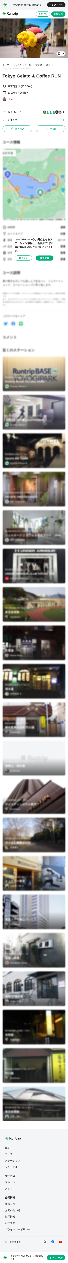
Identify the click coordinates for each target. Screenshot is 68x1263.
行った (53, 128)
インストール (56, 5)
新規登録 (58, 14)
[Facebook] (52, 1241)
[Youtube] (60, 1241)
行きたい (19, 128)
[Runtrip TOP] (10, 14)
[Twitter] (45, 1241)
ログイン (42, 14)
